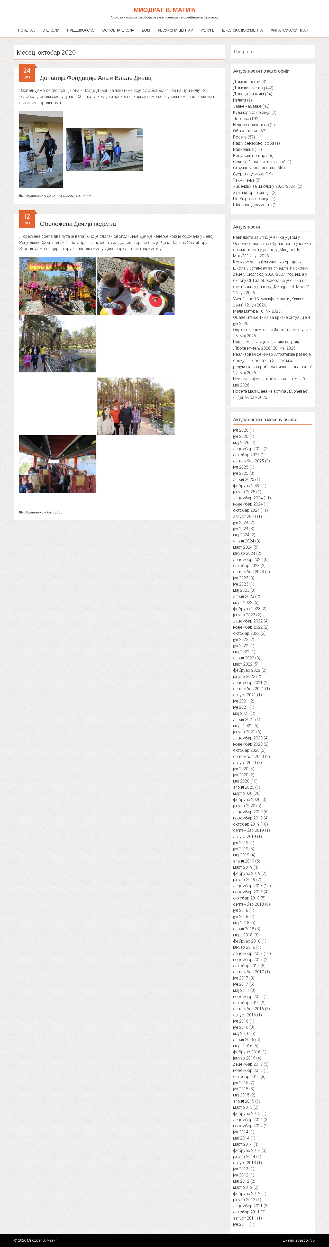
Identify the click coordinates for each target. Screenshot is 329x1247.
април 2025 (243, 479)
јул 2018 (240, 910)
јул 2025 (240, 467)
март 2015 (242, 1107)
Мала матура (245, 311)
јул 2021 (240, 701)
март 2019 (242, 867)
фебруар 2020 (246, 799)
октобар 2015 (246, 1076)
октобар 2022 (246, 633)
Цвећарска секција (251, 198)
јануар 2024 (244, 553)
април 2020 (243, 787)
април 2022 (243, 658)
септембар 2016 (248, 1008)
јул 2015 (240, 1082)
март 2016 (242, 1045)
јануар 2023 (244, 614)
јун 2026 (240, 436)
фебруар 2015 (246, 1113)
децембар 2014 (248, 1119)
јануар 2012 (244, 1199)
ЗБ (312, 1240)
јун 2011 (240, 1224)
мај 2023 (241, 590)
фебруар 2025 (246, 485)
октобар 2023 (246, 565)
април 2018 (243, 928)
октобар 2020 (246, 750)
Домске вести (246, 81)
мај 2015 (241, 1095)
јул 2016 (240, 1021)
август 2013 (244, 1162)
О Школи (50, 30)
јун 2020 (240, 775)
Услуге (207, 30)
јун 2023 (240, 584)
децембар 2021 (248, 682)
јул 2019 (240, 842)
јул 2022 (240, 639)
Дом (146, 30)
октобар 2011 (246, 1212)
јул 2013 (240, 1168)
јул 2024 (240, 522)
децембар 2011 (248, 1205)
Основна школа (118, 30)
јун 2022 (240, 645)
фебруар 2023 (246, 608)
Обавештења (245, 130)
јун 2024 (240, 528)
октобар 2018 (246, 898)
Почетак (26, 30)
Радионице (243, 149)
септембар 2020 (248, 756)
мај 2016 (241, 1033)
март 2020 (242, 793)
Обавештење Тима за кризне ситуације (270, 317)
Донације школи (60, 196)
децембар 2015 (248, 1064)
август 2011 (244, 1218)
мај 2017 (241, 990)
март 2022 (242, 664)
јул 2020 (240, 768)
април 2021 (243, 719)
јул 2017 (240, 978)
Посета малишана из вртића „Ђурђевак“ (270, 391)
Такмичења (243, 180)
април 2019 (243, 861)
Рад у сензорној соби (253, 143)
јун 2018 (240, 916)
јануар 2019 (244, 879)
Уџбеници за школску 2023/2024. (264, 186)
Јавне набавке (247, 106)
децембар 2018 (248, 885)
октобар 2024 (246, 510)
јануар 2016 (244, 1058)
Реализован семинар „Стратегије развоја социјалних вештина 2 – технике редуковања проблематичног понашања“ (272, 360)
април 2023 (243, 596)
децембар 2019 (248, 811)
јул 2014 (240, 1132)
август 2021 (244, 694)
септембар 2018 (248, 904)
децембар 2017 (248, 953)
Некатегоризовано (251, 124)
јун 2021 (240, 707)
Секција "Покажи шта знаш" (259, 161)
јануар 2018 (244, 947)
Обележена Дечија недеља (78, 223)
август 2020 (244, 762)
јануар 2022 (244, 676)
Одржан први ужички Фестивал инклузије (272, 329)
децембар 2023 (248, 559)
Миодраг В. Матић (165, 10)
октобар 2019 (246, 824)
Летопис (84, 196)
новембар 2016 (248, 996)
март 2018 (242, 935)
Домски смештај (249, 87)
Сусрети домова (248, 174)
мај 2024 (241, 534)
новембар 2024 (248, 504)
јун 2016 (240, 1027)
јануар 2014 (244, 1156)
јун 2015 (240, 1088)
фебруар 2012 (246, 1193)
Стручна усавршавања (255, 167)
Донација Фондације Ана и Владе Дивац (96, 78)
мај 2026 (241, 442)
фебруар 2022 (246, 670)
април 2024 (243, 541)
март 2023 (242, 602)
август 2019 (244, 836)
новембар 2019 (248, 818)
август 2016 (244, 1015)
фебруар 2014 (246, 1150)
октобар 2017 (246, 965)
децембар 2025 (248, 448)
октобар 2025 (246, 454)
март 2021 (242, 725)
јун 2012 (240, 1175)
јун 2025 (240, 473)
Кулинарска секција (251, 112)
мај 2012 (241, 1181)
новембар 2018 (248, 891)
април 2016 (243, 1039)
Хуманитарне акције (252, 192)
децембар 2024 (248, 498)
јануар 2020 (244, 805)
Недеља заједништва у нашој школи (267, 379)
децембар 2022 (248, 621)
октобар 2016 (246, 1002)
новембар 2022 (248, 627)
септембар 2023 (248, 571)
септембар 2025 (248, 461)
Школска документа (242, 30)
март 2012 (242, 1187)
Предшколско (81, 30)
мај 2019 (241, 855)
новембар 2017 (248, 959)
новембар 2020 (248, 744)
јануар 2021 (244, 731)
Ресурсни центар (175, 30)
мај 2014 (241, 1138)
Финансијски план (289, 30)
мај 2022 (241, 651)
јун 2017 (240, 984)
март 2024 (242, 547)
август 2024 (244, 516)
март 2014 (242, 1144)
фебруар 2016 (246, 1052)
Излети (239, 100)
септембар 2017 (248, 971)
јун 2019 (240, 848)
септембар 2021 (248, 688)
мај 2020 (241, 781)
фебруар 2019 (246, 873)
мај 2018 (241, 922)
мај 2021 (241, 713)
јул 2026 (240, 430)
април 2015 (243, 1101)
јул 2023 (240, 578)
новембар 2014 (248, 1125)
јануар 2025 (244, 491)
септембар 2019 (248, 830)
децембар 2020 (248, 738)
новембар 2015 (248, 1070)
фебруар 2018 (246, 941)
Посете (240, 137)
